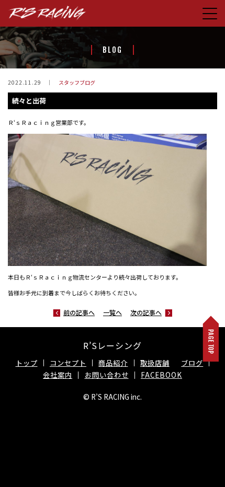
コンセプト (68, 363)
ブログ (192, 363)
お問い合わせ (107, 375)
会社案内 (57, 375)
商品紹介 (113, 363)
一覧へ (112, 312)
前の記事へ (79, 312)
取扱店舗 (155, 363)
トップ (27, 363)
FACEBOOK (161, 375)
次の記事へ (146, 312)
